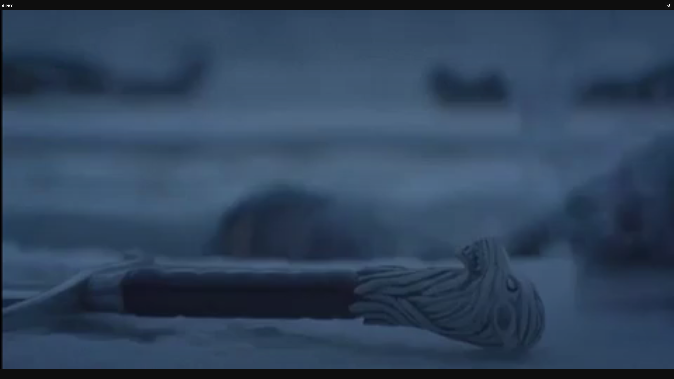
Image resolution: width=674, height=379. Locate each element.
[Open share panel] (668, 5)
